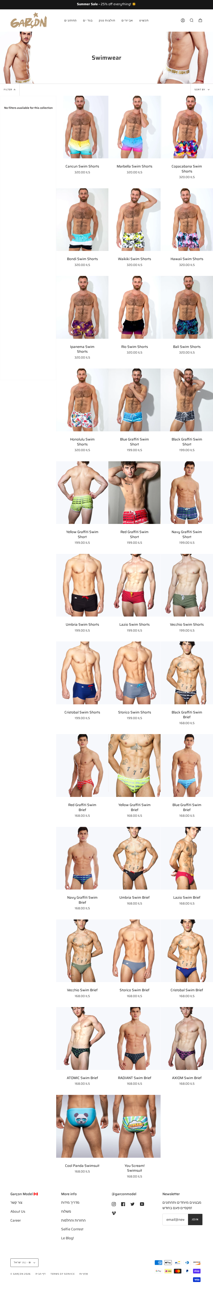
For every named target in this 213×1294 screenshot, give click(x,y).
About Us (17, 1211)
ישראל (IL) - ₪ (23, 1262)
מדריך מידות (70, 1202)
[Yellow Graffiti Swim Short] (82, 492)
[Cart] (200, 20)
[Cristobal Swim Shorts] (82, 672)
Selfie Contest (72, 1229)
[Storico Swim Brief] (134, 950)
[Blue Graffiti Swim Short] (134, 399)
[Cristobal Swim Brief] (187, 950)
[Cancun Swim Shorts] (82, 127)
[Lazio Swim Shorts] (134, 585)
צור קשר (16, 1202)
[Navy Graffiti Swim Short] (187, 492)
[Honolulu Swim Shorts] (82, 399)
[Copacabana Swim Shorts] (187, 127)
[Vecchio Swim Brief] (82, 950)
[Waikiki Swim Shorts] (134, 219)
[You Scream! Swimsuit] (134, 1126)
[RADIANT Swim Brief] (134, 1038)
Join (195, 1219)
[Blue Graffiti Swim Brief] (187, 765)
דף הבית (41, 1274)
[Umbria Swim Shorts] (82, 585)
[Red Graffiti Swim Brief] (82, 765)
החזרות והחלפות (73, 1220)
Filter (8, 89)
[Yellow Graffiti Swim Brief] (134, 765)
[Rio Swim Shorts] (134, 307)
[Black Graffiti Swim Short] (187, 399)
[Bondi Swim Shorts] (82, 219)
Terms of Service (63, 1274)
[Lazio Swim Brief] (187, 858)
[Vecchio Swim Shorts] (187, 585)
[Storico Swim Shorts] (134, 672)
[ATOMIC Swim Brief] (82, 1038)
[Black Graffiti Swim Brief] (187, 672)
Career (15, 1220)
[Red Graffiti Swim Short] (134, 492)
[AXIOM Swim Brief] (187, 1038)
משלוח (66, 1211)
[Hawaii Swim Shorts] (187, 219)
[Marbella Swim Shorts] (134, 127)
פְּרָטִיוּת (83, 1274)
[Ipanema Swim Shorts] (82, 307)
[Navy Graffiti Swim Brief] (82, 858)
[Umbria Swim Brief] (134, 858)
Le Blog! (67, 1238)
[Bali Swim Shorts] (187, 307)
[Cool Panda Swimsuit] (82, 1126)
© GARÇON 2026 (20, 1274)
